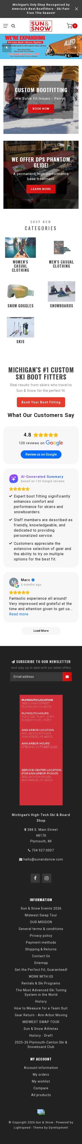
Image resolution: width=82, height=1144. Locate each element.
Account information (41, 1068)
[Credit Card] (41, 1112)
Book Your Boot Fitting (41, 402)
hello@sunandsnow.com (43, 859)
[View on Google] (13, 582)
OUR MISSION (41, 922)
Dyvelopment (58, 1127)
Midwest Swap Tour (41, 915)
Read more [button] (18, 614)
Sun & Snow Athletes (41, 1029)
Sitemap (41, 963)
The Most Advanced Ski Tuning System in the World (41, 992)
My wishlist (41, 1081)
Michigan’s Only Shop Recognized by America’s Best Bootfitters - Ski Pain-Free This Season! (41, 9)
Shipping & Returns (41, 949)
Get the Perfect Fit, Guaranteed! (41, 969)
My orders (41, 1074)
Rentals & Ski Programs (41, 983)
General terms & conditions (41, 929)
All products (41, 1095)
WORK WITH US (41, 976)
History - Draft (41, 1035)
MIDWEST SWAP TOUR (41, 1022)
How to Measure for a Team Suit (41, 1008)
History (41, 1001)
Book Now (41, 108)
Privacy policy (41, 935)
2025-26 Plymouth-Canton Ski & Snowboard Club (41, 1044)
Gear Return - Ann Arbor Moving (41, 1015)
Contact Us (41, 956)
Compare (41, 1088)
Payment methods (41, 942)
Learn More (41, 189)
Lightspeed (22, 1127)
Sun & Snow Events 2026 (41, 908)
